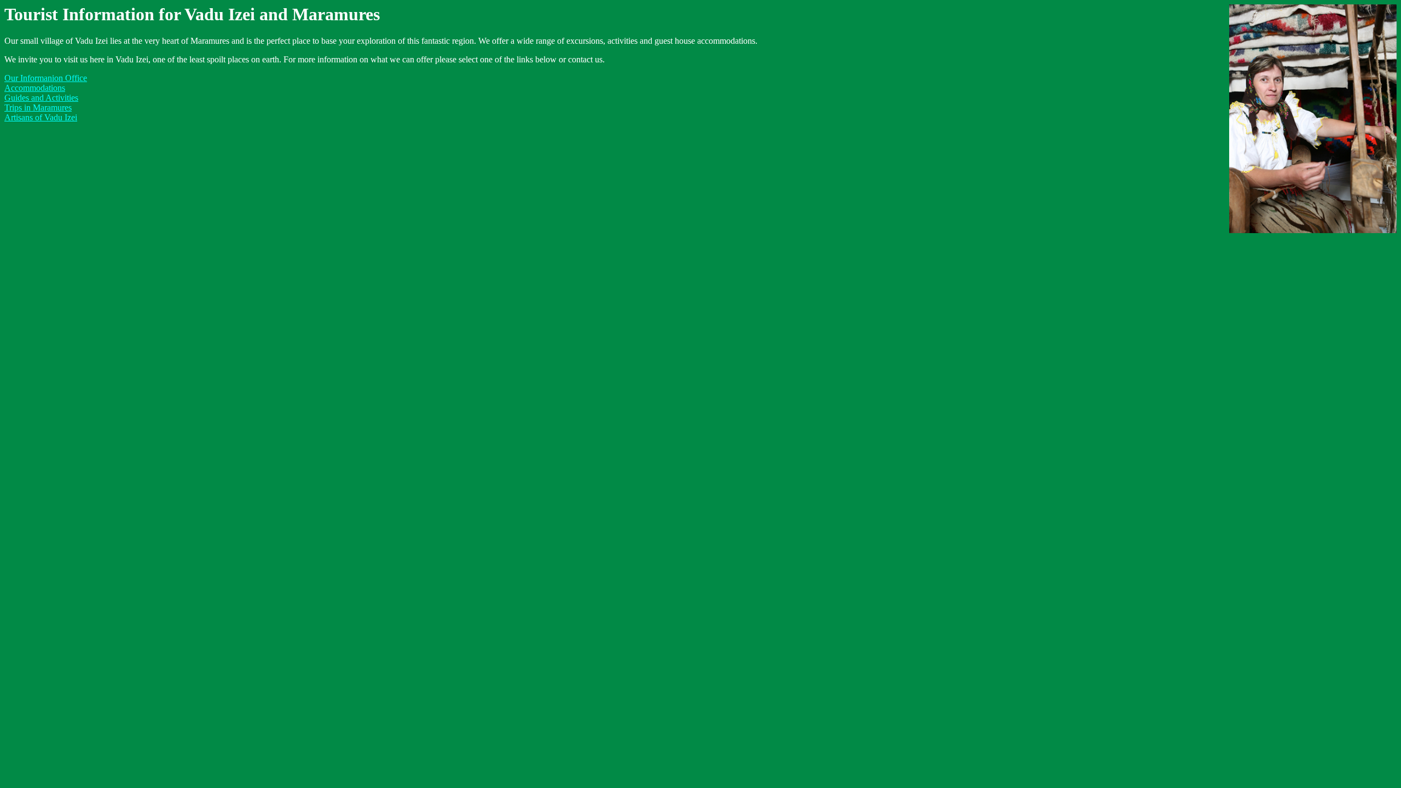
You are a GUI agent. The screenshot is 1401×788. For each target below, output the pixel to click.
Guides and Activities (41, 97)
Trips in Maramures (38, 107)
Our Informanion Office (45, 78)
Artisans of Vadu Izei (40, 117)
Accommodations (34, 87)
